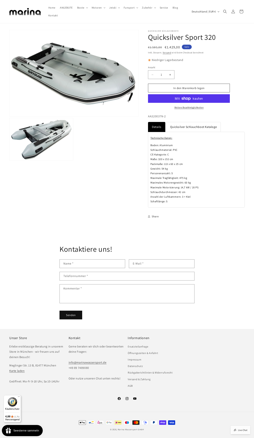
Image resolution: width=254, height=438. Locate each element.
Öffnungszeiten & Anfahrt (143, 353)
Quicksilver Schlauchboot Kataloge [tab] (193, 127)
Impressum (134, 359)
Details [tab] (156, 127)
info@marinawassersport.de (88, 362)
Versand (167, 52)
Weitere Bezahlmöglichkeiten (189, 107)
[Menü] (19, 397)
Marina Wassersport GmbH (131, 429)
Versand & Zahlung (139, 379)
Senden (71, 315)
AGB (130, 385)
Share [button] (155, 216)
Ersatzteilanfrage (138, 346)
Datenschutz (135, 366)
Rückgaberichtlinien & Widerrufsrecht (150, 372)
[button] (82, 8)
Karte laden (17, 371)
